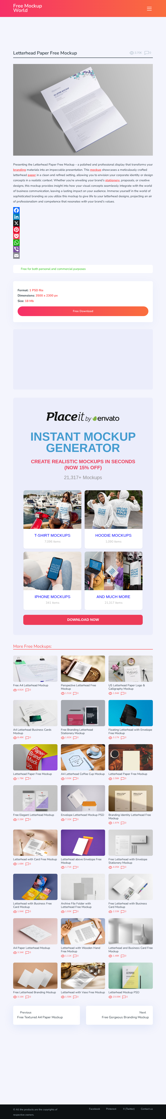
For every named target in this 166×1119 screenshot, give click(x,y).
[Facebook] (83, 210)
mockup (95, 170)
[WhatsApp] (83, 242)
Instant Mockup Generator (83, 442)
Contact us (147, 1109)
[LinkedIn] (83, 217)
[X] (83, 223)
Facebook (94, 1109)
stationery (112, 180)
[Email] (83, 255)
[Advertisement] (87, 34)
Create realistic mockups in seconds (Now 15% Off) (83, 464)
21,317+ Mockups (83, 477)
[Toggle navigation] (149, 8)
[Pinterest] (83, 229)
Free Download (83, 311)
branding (19, 170)
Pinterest (111, 1109)
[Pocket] (83, 236)
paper (32, 175)
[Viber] (83, 249)
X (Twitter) (128, 1109)
